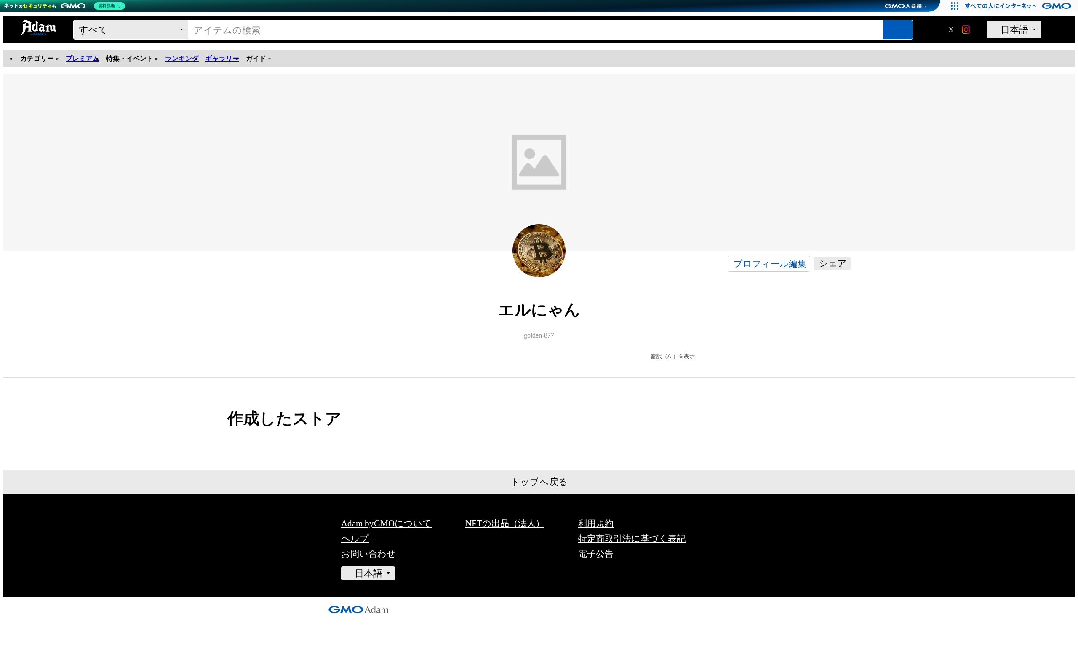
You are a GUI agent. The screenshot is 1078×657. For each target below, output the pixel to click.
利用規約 (596, 523)
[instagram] (966, 30)
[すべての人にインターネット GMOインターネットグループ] (1019, 6)
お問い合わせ (368, 553)
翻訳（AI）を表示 (673, 356)
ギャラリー (222, 58)
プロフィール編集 (770, 263)
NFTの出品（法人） (504, 523)
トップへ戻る (539, 482)
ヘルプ (355, 538)
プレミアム (82, 58)
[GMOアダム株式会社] (358, 610)
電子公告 (596, 553)
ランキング (182, 58)
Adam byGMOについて (386, 523)
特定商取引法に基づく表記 (632, 538)
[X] (951, 30)
